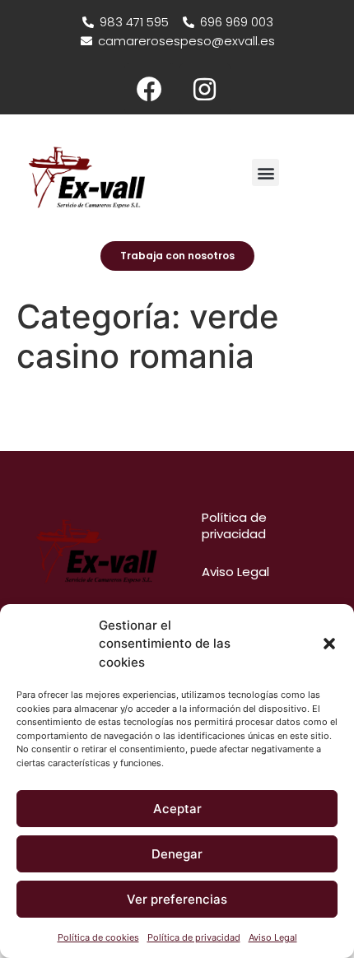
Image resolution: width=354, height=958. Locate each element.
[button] (329, 643)
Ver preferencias (177, 899)
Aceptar (177, 808)
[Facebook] (149, 88)
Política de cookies (98, 937)
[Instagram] (205, 88)
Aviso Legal (273, 937)
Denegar (177, 854)
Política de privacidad (193, 937)
